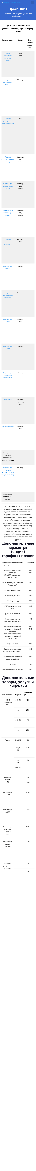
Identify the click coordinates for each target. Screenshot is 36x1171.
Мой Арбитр (8, 399)
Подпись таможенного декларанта (7, 242)
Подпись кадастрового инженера (8, 295)
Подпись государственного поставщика (8, 159)
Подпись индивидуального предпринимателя (8, 121)
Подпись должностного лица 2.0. (8, 82)
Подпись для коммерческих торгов (8, 186)
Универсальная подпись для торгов (8, 213)
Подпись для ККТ (8, 426)
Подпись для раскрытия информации (7, 375)
